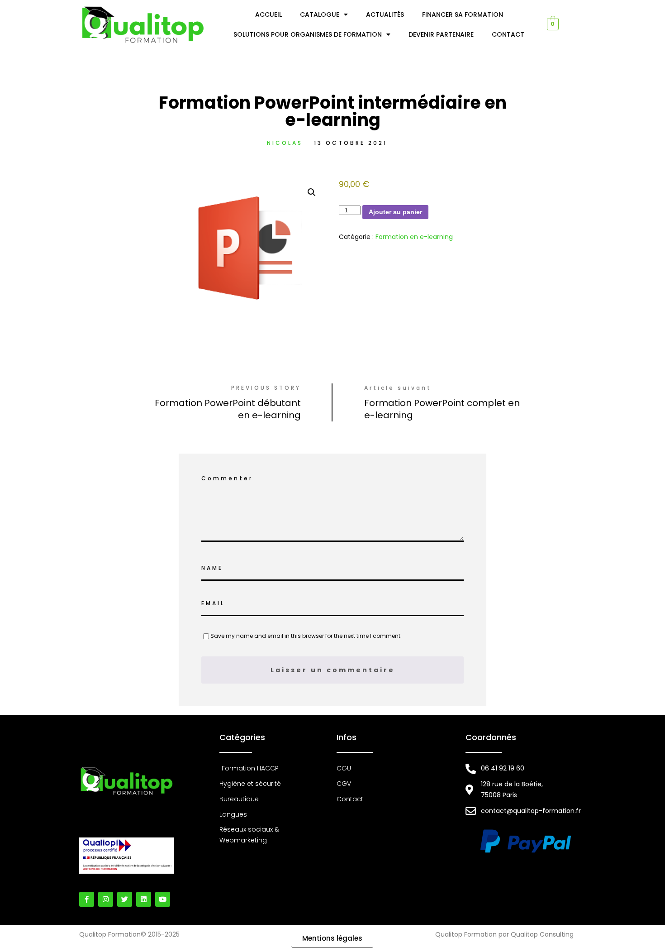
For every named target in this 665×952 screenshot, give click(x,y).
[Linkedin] (143, 899)
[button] (312, 192)
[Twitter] (124, 899)
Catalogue (319, 14)
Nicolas (285, 143)
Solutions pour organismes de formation (307, 34)
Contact (508, 34)
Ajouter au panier (395, 211)
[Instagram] (105, 899)
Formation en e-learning (414, 236)
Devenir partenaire (441, 34)
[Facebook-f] (86, 899)
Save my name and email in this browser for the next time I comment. (306, 636)
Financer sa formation (462, 14)
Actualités (385, 14)
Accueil (268, 14)
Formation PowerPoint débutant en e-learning (228, 409)
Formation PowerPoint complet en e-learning (442, 409)
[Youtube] (162, 899)
